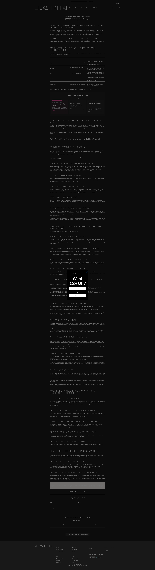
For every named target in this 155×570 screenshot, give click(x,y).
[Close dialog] (87, 272)
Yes (77, 288)
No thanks (77, 295)
